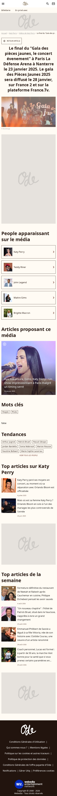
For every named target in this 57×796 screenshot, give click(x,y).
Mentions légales (39, 747)
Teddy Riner (20, 267)
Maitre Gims (20, 297)
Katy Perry (13, 33)
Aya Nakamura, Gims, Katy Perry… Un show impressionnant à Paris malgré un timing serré (28, 383)
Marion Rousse (44, 446)
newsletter (53, 3)
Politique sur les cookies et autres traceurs (27, 753)
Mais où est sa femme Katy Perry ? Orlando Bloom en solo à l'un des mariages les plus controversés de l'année (35, 506)
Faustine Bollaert (10, 451)
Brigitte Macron (22, 312)
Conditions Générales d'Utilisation (27, 741)
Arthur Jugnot (8, 441)
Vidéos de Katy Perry (27, 33)
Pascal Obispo (39, 441)
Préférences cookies (43, 770)
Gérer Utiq (24, 770)
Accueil (4, 33)
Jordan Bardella (9, 446)
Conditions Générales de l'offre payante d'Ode (27, 764)
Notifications (9, 770)
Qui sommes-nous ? (16, 747)
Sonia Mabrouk (27, 446)
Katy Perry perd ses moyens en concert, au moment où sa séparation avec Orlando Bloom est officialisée (35, 485)
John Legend (20, 282)
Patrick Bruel (24, 441)
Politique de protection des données (27, 759)
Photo (14, 412)
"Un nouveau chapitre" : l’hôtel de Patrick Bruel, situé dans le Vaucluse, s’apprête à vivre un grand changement (36, 614)
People (5, 412)
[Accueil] (26, 4)
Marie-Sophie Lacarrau (31, 451)
